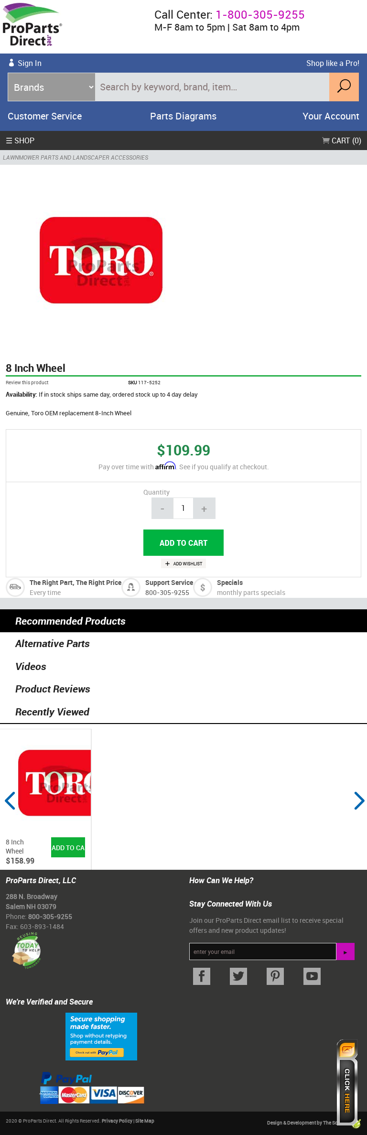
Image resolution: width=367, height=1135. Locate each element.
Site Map (144, 1120)
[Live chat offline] (347, 1082)
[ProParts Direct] (73, 27)
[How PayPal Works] (101, 1035)
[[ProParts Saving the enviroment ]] (26, 947)
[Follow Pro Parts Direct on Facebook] (202, 976)
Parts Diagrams (183, 115)
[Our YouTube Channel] (311, 976)
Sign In (30, 63)
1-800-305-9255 (260, 14)
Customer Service (45, 115)
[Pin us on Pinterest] (275, 976)
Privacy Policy (117, 1120)
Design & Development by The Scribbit (308, 1122)
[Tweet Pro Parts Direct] (238, 976)
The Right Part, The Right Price (75, 582)
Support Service (169, 582)
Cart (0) (345, 140)
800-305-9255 (167, 592)
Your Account (330, 115)
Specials (230, 582)
